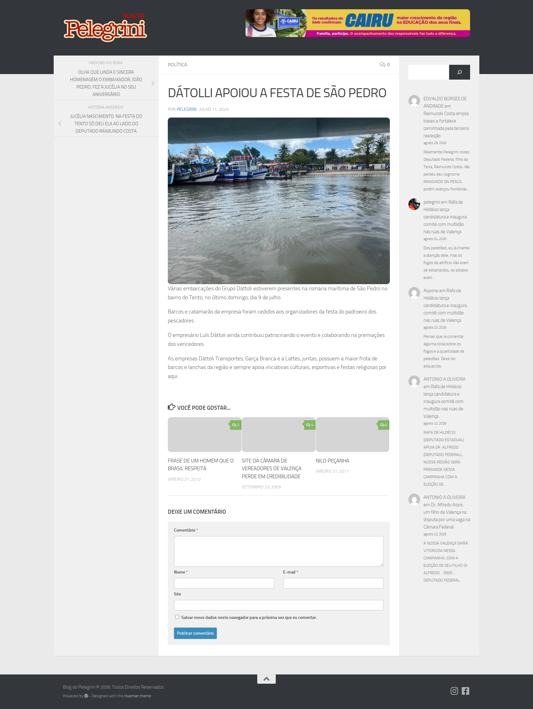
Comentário (186, 530)
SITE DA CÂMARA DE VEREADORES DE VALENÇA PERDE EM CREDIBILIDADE (271, 468)
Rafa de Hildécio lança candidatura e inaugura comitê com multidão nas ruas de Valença (445, 216)
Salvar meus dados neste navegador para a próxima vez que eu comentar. (249, 617)
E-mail (290, 572)
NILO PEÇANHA (332, 461)
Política (177, 65)
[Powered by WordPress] (86, 696)
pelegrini (186, 109)
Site (177, 594)
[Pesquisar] (459, 72)
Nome (181, 572)
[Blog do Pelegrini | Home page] (105, 27)
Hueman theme (137, 696)
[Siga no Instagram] (454, 691)
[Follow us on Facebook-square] (465, 691)
